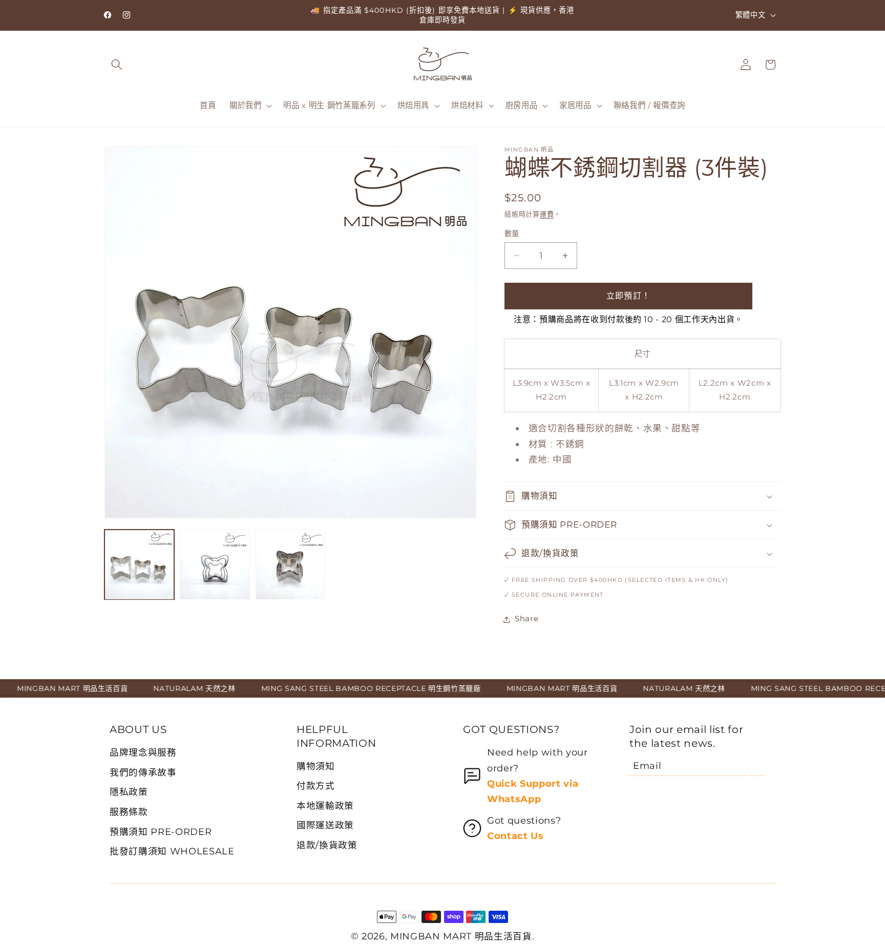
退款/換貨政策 (327, 845)
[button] (116, 64)
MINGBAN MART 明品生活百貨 (461, 936)
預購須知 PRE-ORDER (161, 831)
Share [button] (526, 619)
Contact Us (515, 835)
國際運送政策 (325, 825)
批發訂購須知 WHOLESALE (172, 851)
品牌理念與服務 (143, 752)
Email (647, 765)
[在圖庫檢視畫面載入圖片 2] (214, 564)
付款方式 (316, 785)
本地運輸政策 (325, 805)
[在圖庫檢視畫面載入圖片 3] (290, 564)
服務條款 (129, 811)
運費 (547, 214)
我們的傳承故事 (143, 772)
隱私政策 (129, 791)
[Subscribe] (756, 766)
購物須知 (316, 766)
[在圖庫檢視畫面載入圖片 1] (139, 564)
